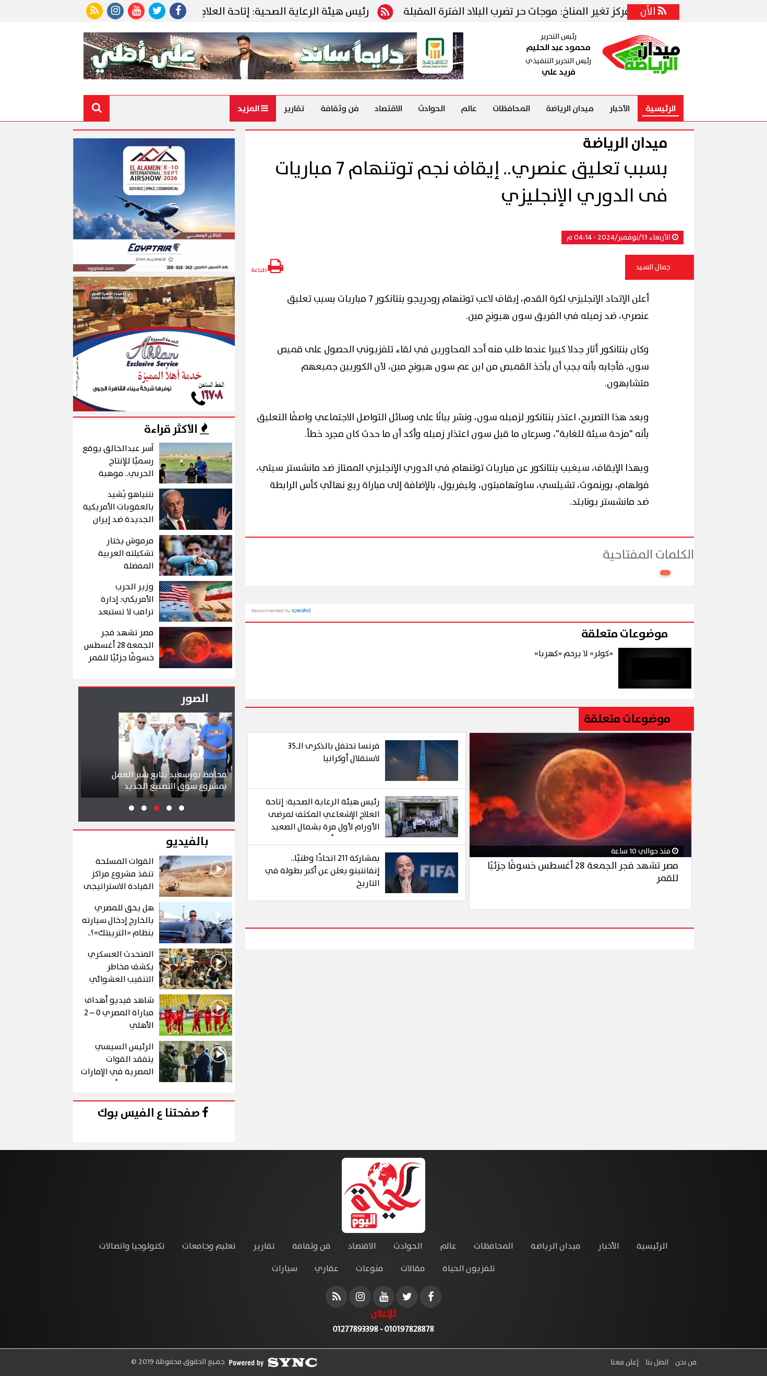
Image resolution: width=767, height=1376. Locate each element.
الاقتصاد (388, 108)
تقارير (294, 108)
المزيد (249, 108)
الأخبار (619, 108)
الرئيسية (660, 108)
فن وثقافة (339, 108)
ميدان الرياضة (570, 108)
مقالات (413, 1268)
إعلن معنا (624, 1362)
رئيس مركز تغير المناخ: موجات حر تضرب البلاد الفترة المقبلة (571, 12)
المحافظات (511, 108)
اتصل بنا (656, 1362)
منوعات (370, 1268)
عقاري (327, 1268)
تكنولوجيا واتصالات (132, 1246)
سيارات (284, 1268)
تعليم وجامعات (209, 1246)
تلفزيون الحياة (468, 1268)
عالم (469, 108)
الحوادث (431, 108)
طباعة (259, 270)
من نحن (685, 1362)
